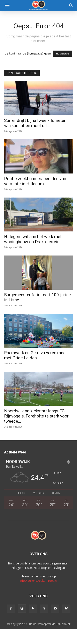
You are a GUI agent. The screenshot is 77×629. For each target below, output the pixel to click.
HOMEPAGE (62, 53)
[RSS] (33, 609)
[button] (7, 5)
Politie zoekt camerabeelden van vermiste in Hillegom (35, 181)
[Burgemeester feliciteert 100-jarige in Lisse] (38, 272)
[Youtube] (55, 609)
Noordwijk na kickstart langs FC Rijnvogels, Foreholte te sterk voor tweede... (36, 416)
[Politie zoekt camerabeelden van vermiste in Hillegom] (38, 156)
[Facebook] (11, 609)
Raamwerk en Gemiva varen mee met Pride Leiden (35, 355)
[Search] (71, 5)
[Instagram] (22, 608)
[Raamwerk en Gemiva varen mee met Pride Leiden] (38, 331)
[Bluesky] (66, 609)
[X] (44, 609)
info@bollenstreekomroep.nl (38, 581)
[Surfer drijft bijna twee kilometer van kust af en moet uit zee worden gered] (38, 98)
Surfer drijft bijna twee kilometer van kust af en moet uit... (35, 123)
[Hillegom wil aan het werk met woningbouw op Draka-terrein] (38, 214)
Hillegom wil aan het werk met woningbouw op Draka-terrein (33, 239)
